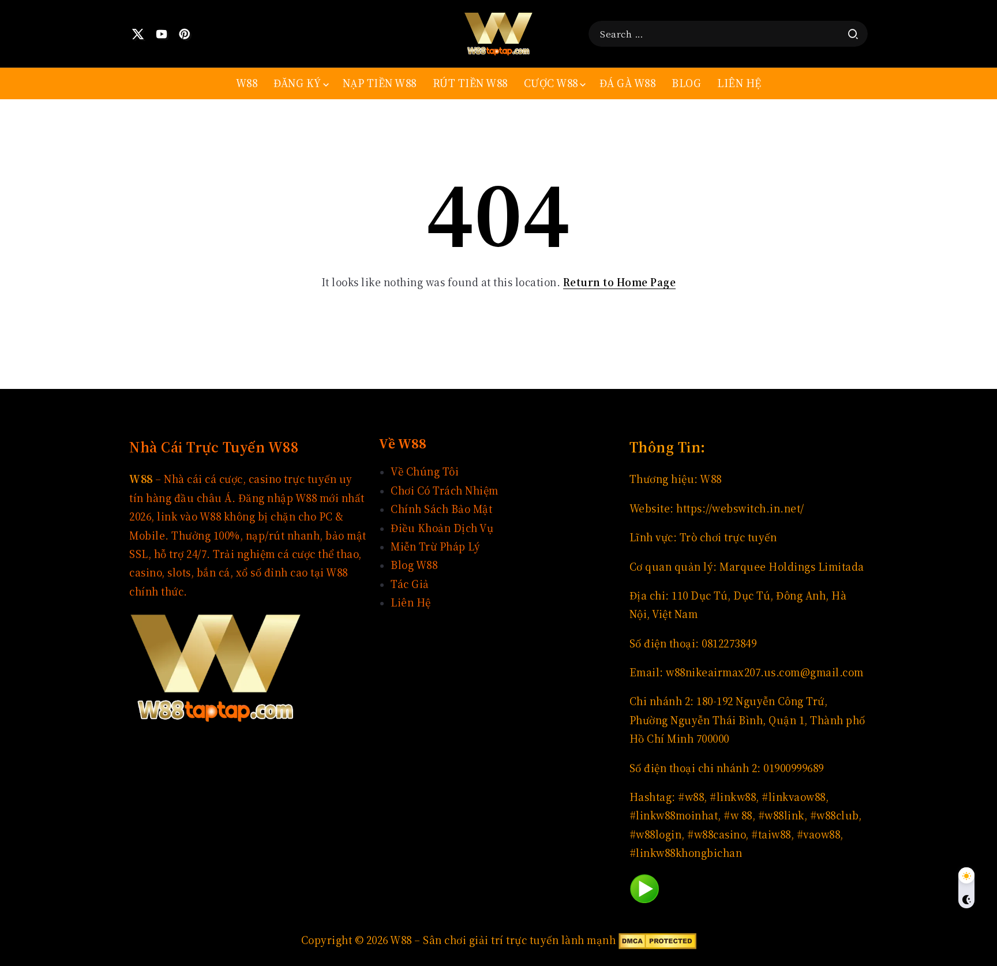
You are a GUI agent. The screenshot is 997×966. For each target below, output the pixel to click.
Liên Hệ (411, 603)
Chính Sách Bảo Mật (441, 509)
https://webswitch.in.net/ (740, 509)
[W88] (498, 33)
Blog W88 (414, 565)
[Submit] (853, 34)
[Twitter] (138, 34)
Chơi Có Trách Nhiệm (444, 491)
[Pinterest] (185, 34)
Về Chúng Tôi (425, 472)
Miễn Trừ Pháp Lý (435, 547)
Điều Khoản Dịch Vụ (442, 528)
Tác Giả (410, 584)
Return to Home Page (619, 282)
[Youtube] (162, 34)
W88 (711, 479)
